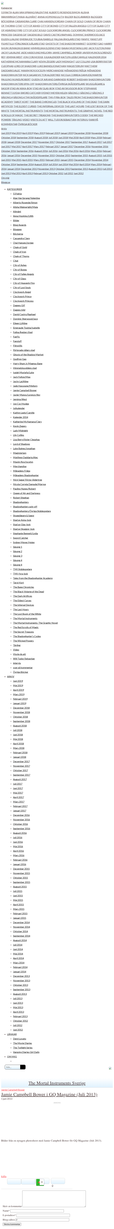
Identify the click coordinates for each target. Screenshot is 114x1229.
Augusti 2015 (95, 155)
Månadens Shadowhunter (26, 475)
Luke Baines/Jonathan (51, 66)
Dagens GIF (20, 34)
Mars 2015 (39, 159)
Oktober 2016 (8, 150)
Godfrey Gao (95, 43)
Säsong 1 (74, 92)
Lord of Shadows (25, 66)
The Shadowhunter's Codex (69, 115)
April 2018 (84, 137)
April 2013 (27, 173)
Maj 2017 (17, 146)
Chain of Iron (93, 21)
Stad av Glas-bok (44, 88)
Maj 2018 (74, 137)
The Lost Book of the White (27, 613)
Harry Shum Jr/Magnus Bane (27, 363)
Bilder (69, 16)
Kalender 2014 (97, 57)
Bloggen (96, 16)
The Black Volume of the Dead (77, 101)
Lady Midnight (65, 61)
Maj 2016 (74, 150)
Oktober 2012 (56, 173)
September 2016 (25, 150)
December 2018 (82, 133)
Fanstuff (96, 39)
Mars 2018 (96, 137)
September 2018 (25, 137)
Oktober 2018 (8, 137)
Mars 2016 (96, 150)
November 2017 (46, 142)
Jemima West (14, 57)
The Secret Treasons (37, 115)
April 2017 (27, 146)
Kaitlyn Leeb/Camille (74, 57)
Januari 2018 (13, 142)
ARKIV (10, 676)
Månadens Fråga (75, 70)
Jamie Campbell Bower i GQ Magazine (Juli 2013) (49, 1094)
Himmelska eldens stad (46, 48)
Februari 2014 (20, 967)
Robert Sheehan (77, 79)
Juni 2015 (6, 159)
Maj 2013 (17, 173)
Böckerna (7, 21)
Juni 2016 (63, 150)
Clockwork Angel (58, 30)
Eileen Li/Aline (10, 39)
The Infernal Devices (50, 106)
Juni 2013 (6, 173)
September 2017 (79, 142)
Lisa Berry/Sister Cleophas (26, 439)
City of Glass (95, 25)
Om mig (5, 177)
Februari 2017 (52, 146)
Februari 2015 (52, 159)
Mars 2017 (39, 146)
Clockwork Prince (83, 30)
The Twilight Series (23, 1047)
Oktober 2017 (63, 142)
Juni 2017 (6, 146)
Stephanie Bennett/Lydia (25, 533)
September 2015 (79, 155)
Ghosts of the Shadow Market (65, 43)
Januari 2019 (66, 133)
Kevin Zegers (47, 61)
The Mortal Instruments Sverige (57, 1083)
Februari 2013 (41, 173)
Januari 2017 (66, 146)
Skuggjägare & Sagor (23, 515)
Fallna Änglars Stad (67, 39)
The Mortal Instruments (26, 110)
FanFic (85, 39)
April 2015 (27, 159)
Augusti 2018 (41, 137)
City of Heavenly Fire (24, 283)
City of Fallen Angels (73, 25)
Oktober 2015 (63, 155)
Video (26, 119)
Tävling (17, 119)
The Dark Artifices (22, 596)
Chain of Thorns (21, 256)
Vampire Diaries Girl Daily (26, 1052)
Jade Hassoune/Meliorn (36, 52)
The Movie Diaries (22, 1043)
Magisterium (75, 66)
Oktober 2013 (63, 168)
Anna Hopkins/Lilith (51, 16)
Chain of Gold (74, 21)
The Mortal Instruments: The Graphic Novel (72, 110)
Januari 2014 (13, 168)
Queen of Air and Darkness (48, 79)
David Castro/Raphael (57, 34)
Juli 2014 (53, 164)
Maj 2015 (17, 159)
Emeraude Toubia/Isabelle (36, 39)
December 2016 (82, 146)
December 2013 (29, 168)
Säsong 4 (7, 97)
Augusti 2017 (95, 142)
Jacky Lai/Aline (10, 52)
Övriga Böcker (27, 124)
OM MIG (12, 1056)
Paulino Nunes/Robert (16, 79)
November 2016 (99, 146)
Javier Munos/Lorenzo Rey (26, 394)
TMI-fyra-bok (57, 97)
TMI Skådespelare (36, 97)
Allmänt (31, 16)
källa (3, 1176)
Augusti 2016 (41, 150)
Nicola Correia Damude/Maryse (81, 74)
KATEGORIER (14, 189)
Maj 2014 (74, 164)
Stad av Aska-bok (21, 88)
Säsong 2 (86, 92)
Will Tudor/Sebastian (62, 119)
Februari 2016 (20, 859)
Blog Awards (82, 16)
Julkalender (52, 57)
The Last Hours (74, 106)
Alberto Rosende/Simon (64, 12)
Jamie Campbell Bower (67, 52)
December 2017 (29, 142)
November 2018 (99, 133)
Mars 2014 (96, 164)
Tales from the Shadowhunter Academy (33, 578)
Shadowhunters (99, 79)
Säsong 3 (98, 92)
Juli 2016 (53, 150)
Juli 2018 (53, 137)
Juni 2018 (63, 137)
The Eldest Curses (25, 106)
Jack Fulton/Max (99, 48)
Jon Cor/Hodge (33, 57)
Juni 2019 (6, 133)
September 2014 (25, 164)
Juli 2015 (107, 155)
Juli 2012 (68, 173)
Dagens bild (35, 34)
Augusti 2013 (95, 168)
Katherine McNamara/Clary (19, 61)
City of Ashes (31, 25)
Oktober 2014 (8, 164)
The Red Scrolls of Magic (26, 627)
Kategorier (6, 7)
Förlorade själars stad (30, 43)
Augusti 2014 (41, 164)
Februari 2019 (52, 133)
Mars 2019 (39, 133)
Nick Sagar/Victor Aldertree (41, 74)
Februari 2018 (20, 752)
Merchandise (55, 70)
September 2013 (79, 168)
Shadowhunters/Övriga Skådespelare (60, 83)
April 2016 (84, 150)
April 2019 (27, 133)
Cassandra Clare (26, 21)
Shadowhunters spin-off (18, 83)
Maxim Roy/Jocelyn (33, 70)
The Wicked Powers (23, 640)
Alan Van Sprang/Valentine (30, 12)
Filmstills (7, 43)
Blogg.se (5, 182)
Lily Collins (83, 61)
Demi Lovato (19, 1038)
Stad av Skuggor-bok (69, 88)
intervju (82, 119)
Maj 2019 (17, 133)
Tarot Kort (21, 101)
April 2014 (84, 164)
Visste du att (38, 119)
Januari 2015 (66, 159)
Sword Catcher (30, 92)
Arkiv (4, 128)
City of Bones (49, 25)
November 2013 (46, 168)
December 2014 (82, 159)
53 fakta (6, 12)
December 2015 (29, 155)
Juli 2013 (107, 168)
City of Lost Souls (34, 30)
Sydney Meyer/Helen (54, 92)
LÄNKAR (12, 1034)
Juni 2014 (63, 164)
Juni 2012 (79, 173)
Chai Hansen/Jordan (50, 21)
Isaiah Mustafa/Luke (74, 48)
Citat (19, 25)
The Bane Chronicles (43, 101)
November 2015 (46, 155)
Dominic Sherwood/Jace (89, 34)
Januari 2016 (13, 155)
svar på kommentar (23, 667)
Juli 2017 (107, 142)
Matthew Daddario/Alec (25, 457)
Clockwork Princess (23, 300)
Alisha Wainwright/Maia (25, 207)
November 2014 (99, 159)
